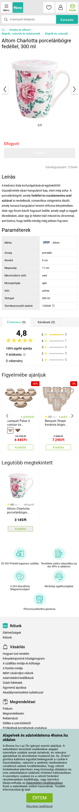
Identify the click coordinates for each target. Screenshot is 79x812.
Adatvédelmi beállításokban (44, 782)
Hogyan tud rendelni (16, 653)
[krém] (10, 430)
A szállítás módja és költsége (21, 663)
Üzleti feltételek (12, 682)
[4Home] (5, 30)
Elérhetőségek (12, 632)
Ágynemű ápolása (14, 687)
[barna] (18, 430)
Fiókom (7, 708)
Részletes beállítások (39, 806)
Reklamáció (10, 718)
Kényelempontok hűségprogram (24, 658)
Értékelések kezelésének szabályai (25, 728)
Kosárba (39, 153)
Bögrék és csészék (56, 33)
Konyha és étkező (20, 29)
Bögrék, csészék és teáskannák (21, 33)
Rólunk (7, 637)
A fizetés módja (13, 668)
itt (22, 789)
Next (72, 416)
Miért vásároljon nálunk (18, 673)
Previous (7, 416)
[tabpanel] (40, 89)
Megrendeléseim (13, 713)
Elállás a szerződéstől (17, 723)
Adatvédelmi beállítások (18, 678)
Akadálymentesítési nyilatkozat (23, 692)
